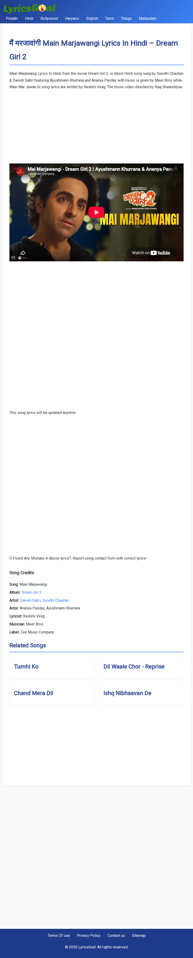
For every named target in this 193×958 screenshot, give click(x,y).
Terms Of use (59, 935)
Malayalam (148, 18)
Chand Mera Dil (33, 693)
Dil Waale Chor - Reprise (134, 666)
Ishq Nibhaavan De (127, 693)
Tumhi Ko (26, 666)
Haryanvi (72, 18)
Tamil (109, 18)
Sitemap (139, 935)
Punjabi (12, 18)
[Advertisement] (96, 123)
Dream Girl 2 (31, 592)
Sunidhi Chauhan (55, 600)
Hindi (29, 18)
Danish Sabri (30, 600)
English (92, 18)
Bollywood (49, 18)
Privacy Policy (89, 935)
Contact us (116, 935)
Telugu (126, 18)
